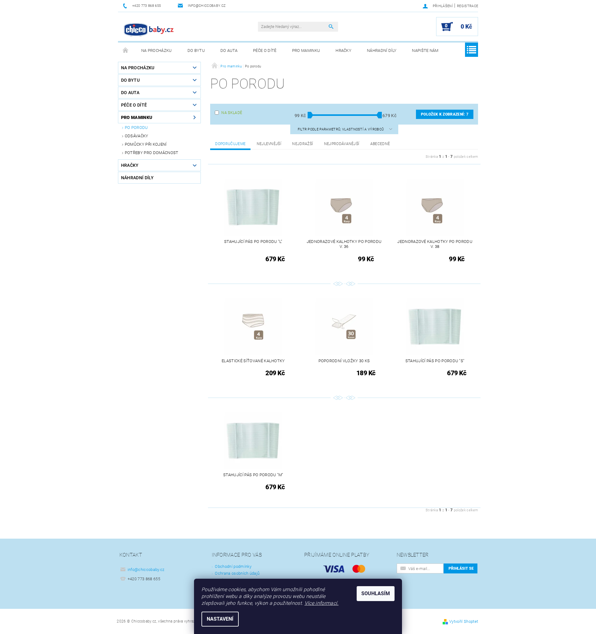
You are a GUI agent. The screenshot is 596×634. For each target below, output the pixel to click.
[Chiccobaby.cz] (149, 29)
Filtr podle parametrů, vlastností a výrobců (341, 129)
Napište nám (425, 50)
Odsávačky (136, 136)
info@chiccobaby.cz (146, 569)
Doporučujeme (230, 144)
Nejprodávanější (341, 144)
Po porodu (136, 127)
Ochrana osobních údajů (237, 573)
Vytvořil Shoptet (463, 621)
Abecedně (380, 144)
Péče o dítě (265, 50)
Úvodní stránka (125, 51)
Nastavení (220, 619)
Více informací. (322, 603)
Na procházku (156, 50)
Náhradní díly (381, 50)
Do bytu (196, 50)
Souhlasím (375, 593)
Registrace (467, 6)
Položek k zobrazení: (444, 114)
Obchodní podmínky (233, 566)
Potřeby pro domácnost (151, 152)
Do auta (228, 50)
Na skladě (231, 113)
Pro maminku (306, 50)
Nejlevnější (269, 144)
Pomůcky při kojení (146, 144)
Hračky (343, 50)
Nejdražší (302, 144)
